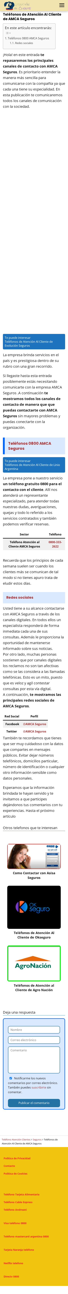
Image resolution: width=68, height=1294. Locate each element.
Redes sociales (24, 43)
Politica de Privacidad (17, 1158)
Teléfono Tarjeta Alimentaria (21, 1194)
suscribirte (39, 1087)
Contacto (9, 1166)
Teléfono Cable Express (18, 1202)
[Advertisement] (34, 167)
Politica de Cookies (15, 1173)
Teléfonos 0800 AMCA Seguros (28, 38)
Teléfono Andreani (15, 1209)
